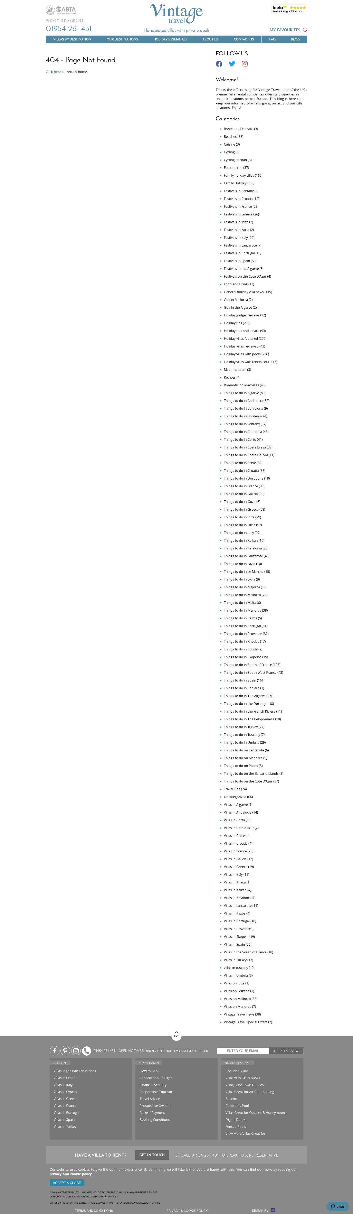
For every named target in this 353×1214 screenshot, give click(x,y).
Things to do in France (241, 486)
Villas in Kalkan (235, 890)
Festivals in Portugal (239, 253)
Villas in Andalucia (237, 812)
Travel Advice (150, 1098)
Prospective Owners (155, 1105)
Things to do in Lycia (239, 579)
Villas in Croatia (236, 843)
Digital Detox (235, 1119)
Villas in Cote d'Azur (239, 828)
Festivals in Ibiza (236, 222)
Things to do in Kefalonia (243, 548)
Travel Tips (232, 789)
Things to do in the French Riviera (249, 711)
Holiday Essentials (170, 39)
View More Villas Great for (245, 1133)
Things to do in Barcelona (243, 408)
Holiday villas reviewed (241, 346)
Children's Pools (238, 1105)
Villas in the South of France (245, 952)
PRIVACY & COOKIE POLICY (187, 1210)
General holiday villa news (244, 292)
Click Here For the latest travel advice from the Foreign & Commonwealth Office (107, 1203)
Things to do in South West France (250, 672)
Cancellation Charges (156, 1078)
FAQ (272, 39)
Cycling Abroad (235, 160)
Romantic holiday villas (241, 385)
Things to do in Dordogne (243, 478)
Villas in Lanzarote (238, 905)
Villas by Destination (72, 39)
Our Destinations (122, 39)
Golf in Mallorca (236, 299)
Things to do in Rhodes (241, 641)
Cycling (229, 152)
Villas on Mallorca (237, 999)
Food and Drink (236, 284)
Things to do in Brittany (242, 424)
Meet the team (235, 369)
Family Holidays (236, 183)
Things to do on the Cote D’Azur (248, 781)
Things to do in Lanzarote (243, 556)
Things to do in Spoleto (241, 688)
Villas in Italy (233, 874)
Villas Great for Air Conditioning (250, 1092)
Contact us (244, 39)
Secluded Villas (237, 1071)
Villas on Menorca (237, 1006)
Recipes (230, 377)
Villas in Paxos (235, 913)
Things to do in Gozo (240, 501)
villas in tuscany (236, 967)
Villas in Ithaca (235, 882)
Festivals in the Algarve (241, 268)
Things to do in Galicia (241, 494)
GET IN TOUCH (152, 1154)
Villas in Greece (235, 866)
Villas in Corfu (234, 820)
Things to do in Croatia (241, 470)
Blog (295, 39)
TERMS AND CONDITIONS (94, 1210)
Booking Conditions (155, 1119)
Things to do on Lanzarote (244, 750)
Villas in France (235, 851)
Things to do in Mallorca (242, 595)
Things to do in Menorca (242, 610)
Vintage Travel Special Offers (245, 1022)
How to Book (149, 1071)
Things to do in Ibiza (239, 517)
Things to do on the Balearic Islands (251, 773)
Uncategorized (235, 797)
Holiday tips (233, 323)
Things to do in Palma (240, 618)
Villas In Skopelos (237, 936)
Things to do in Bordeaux (243, 416)
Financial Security (153, 1085)
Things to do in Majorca (242, 587)
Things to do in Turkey (241, 727)
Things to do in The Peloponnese (249, 719)
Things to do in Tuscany (242, 734)
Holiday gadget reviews (241, 315)
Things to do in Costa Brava (245, 447)
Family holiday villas (239, 175)
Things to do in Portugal (242, 626)
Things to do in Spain (240, 680)
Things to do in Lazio (239, 564)
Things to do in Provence (243, 633)
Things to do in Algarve (241, 393)
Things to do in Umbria (241, 742)
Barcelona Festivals (238, 129)
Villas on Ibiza (234, 983)
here (57, 71)
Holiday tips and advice (241, 330)
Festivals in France (238, 206)
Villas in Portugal (237, 921)
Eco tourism (233, 167)
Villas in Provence (237, 929)
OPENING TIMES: (131, 1051)
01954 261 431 (69, 28)
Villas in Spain (234, 944)
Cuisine (229, 144)
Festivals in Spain (237, 261)
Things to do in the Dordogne (246, 703)
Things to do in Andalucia (243, 400)
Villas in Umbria (236, 975)
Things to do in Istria (239, 525)
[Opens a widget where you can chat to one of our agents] (337, 1207)
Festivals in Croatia (238, 198)
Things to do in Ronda (241, 649)
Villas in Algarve (236, 804)
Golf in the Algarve (238, 307)
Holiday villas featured (241, 338)
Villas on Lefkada (236, 991)
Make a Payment (152, 1112)
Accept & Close (67, 1183)
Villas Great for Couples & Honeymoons (256, 1112)
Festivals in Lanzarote (240, 245)
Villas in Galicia (235, 859)
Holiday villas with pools (242, 354)
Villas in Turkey (235, 960)
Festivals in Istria (236, 230)
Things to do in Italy (239, 532)
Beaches (230, 136)
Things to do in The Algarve (245, 696)
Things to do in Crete (240, 463)
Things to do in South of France (248, 664)
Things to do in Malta (240, 602)
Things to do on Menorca (243, 758)
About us (210, 39)
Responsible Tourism (156, 1092)
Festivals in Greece (238, 214)
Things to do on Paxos (241, 765)
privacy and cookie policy (71, 1174)
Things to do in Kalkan (241, 540)
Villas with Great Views (243, 1078)
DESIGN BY (260, 1210)
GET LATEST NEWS (286, 1051)
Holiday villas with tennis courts (248, 362)
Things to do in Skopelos (242, 657)
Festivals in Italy (236, 237)
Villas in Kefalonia (237, 898)
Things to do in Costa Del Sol (246, 455)
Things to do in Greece (241, 509)
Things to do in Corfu (240, 439)
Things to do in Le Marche (244, 571)
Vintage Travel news (239, 1014)
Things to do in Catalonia (243, 431)
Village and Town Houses (245, 1085)
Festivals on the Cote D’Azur (245, 276)
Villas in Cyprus (65, 1092)
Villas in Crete (234, 835)
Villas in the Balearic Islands (75, 1071)
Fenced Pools (236, 1126)
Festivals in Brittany (239, 191)
